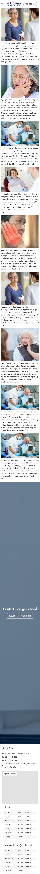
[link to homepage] (14, 4)
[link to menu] (4, 4)
